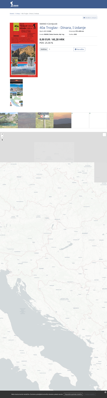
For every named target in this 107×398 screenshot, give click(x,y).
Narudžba (80, 49)
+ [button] (2, 134)
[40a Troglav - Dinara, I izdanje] (24, 50)
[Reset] (2, 140)
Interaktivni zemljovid (91, 17)
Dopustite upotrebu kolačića (73, 394)
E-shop (18, 13)
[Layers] (104, 134)
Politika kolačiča (90, 394)
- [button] (2, 136)
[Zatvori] (105, 392)
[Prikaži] (9, 120)
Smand (12, 13)
